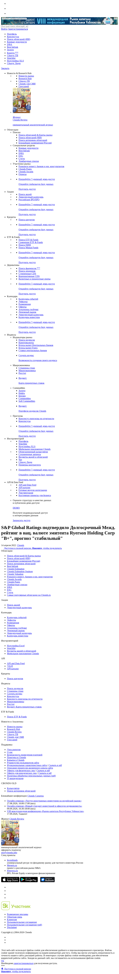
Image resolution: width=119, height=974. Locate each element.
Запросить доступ (21, 520)
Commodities (25, 398)
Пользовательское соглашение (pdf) (24, 925)
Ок (2, 960)
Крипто (12, 53)
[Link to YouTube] (8, 890)
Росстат (22, 373)
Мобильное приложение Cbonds (35, 449)
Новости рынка (26, 76)
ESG (21, 156)
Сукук (22, 158)
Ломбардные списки (29, 161)
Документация (26, 493)
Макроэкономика (27, 370)
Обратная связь (14, 917)
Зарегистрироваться (18, 29)
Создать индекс (14, 693)
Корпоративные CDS (29, 276)
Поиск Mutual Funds (28, 247)
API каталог (24, 487)
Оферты (23, 307)
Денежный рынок (27, 312)
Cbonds (20, 545)
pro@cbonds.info (9, 852)
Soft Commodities (27, 401)
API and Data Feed (27, 485)
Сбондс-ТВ (12, 55)
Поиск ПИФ (25, 245)
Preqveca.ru (12, 870)
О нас (10, 752)
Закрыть (5, 68)
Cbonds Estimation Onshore (20, 571)
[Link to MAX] (8, 897)
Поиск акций (25, 194)
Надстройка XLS (15, 61)
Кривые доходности (17, 42)
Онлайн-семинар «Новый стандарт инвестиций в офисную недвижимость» (44, 806)
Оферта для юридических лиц (22, 773)
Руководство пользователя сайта (23, 762)
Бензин (22, 396)
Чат (20, 459)
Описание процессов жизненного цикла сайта (30, 768)
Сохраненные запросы (30, 454)
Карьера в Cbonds (15, 760)
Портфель (12, 34)
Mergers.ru (12, 865)
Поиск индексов (27, 340)
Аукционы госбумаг (29, 309)
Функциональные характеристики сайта (27, 765)
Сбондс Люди (14, 63)
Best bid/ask (12, 47)
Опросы (23, 174)
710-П (10, 666)
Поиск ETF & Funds (28, 239)
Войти (4, 29)
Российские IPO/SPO (29, 199)
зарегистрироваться (23, 963)
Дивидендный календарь (31, 197)
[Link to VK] (8, 894)
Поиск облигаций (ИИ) (18, 39)
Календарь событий (28, 299)
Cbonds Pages (25, 169)
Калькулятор (13, 788)
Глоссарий (24, 86)
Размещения (25, 304)
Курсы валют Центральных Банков (36, 345)
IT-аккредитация (15, 778)
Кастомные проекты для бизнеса (35, 495)
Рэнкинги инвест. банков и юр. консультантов (41, 166)
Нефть (22, 393)
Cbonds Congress (35, 796)
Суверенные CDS (27, 273)
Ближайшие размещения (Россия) (35, 143)
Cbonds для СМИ (27, 84)
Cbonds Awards (26, 171)
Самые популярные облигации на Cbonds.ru (29, 595)
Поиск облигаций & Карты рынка (35, 135)
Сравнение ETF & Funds (31, 242)
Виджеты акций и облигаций (33, 457)
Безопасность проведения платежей (24, 755)
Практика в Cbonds (16, 757)
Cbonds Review (14, 732)
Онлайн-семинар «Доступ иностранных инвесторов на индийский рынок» (44, 801)
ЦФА (9, 44)
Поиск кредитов (27, 219)
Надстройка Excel (16, 645)
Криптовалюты (26, 342)
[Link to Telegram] (8, 887)
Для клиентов (14, 749)
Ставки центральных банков (33, 350)
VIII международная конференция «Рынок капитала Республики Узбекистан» (45, 811)
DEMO (16, 508)
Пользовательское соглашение (22, 922)
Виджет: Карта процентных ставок (24, 707)
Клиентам (12, 919)
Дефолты (23, 301)
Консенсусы (13, 36)
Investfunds (12, 860)
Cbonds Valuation (15, 574)
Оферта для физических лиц (21, 770)
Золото (10, 49)
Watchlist (11, 58)
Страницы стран (27, 368)
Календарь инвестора (29, 317)
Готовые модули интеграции (33, 490)
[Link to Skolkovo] (16, 909)
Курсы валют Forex (28, 348)
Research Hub (25, 78)
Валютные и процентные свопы (35, 279)
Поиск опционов (27, 271)
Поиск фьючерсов (29, 268)
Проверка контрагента (30, 465)
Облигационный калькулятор (33, 451)
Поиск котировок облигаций (33, 140)
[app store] (10, 881)
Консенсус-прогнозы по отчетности (36, 418)
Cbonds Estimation (15, 569)
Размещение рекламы (17, 914)
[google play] (29, 881)
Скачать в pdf (55, 765)
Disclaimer (12, 927)
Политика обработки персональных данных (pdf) (31, 776)
